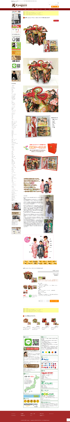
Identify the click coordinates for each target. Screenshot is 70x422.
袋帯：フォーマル (14, 121)
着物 (26, 9)
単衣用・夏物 (14, 127)
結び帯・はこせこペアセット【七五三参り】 (36, 14)
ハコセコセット (14, 174)
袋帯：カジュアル (14, 122)
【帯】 (13, 119)
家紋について (14, 198)
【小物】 (13, 128)
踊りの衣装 (13, 103)
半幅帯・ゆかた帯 (14, 125)
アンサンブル (14, 175)
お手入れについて (14, 195)
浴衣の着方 (13, 197)
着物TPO (13, 194)
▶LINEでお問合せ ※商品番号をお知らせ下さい (34, 296)
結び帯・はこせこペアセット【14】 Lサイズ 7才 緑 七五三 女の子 (36, 328)
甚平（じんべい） (14, 178)
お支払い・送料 (32, 413)
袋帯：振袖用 (14, 123)
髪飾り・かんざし (14, 139)
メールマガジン (13, 415)
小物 (37, 9)
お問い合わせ (42, 413)
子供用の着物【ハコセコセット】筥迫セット (36, 12)
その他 (54, 9)
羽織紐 (13, 160)
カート (31, 415)
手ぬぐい (13, 146)
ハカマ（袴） (14, 172)
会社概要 (22, 413)
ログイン (53, 4)
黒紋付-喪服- (13, 98)
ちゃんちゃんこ (14, 185)
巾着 (12, 116)
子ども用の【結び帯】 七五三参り (35, 13)
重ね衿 (13, 133)
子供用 (49, 9)
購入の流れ (13, 192)
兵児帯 (13, 154)
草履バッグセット (14, 134)
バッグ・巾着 (14, 158)
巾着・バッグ (14, 181)
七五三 (13, 168)
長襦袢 (33, 9)
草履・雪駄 (13, 156)
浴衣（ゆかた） (14, 177)
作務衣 (13, 102)
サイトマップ (51, 413)
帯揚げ (13, 132)
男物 (46, 9)
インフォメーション (19, 9)
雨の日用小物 (14, 142)
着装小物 (13, 144)
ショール (13, 145)
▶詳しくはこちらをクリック (45, 399)
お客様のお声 (23, 415)
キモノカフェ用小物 (15, 143)
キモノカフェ (14, 95)
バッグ (13, 138)
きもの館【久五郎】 (24, 5)
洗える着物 (13, 96)
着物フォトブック (14, 200)
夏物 (12, 109)
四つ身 (13, 171)
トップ (13, 9)
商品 (27, 11)
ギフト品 (13, 191)
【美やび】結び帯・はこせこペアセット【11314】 (45, 328)
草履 (12, 135)
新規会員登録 (56, 4)
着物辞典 (13, 199)
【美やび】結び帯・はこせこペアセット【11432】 (54, 328)
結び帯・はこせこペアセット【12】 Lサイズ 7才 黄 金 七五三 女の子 (26, 328)
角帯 (12, 153)
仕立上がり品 (14, 110)
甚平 (12, 118)
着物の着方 (13, 196)
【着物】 (13, 85)
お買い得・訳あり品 (15, 190)
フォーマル (13, 106)
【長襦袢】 (13, 104)
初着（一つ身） (14, 167)
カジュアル (13, 107)
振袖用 (13, 108)
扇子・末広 (13, 140)
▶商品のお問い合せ (25, 297)
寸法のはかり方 (14, 193)
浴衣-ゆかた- (13, 113)
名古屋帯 (13, 124)
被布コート (13, 169)
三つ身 (13, 170)
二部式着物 (13, 99)
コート (13, 100)
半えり (13, 130)
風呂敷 (13, 147)
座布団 (13, 186)
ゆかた (41, 9)
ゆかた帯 (13, 114)
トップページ (13, 413)
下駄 (12, 115)
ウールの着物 (14, 94)
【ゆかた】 (13, 111)
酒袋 (12, 141)
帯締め (13, 131)
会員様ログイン (42, 415)
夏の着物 (13, 97)
